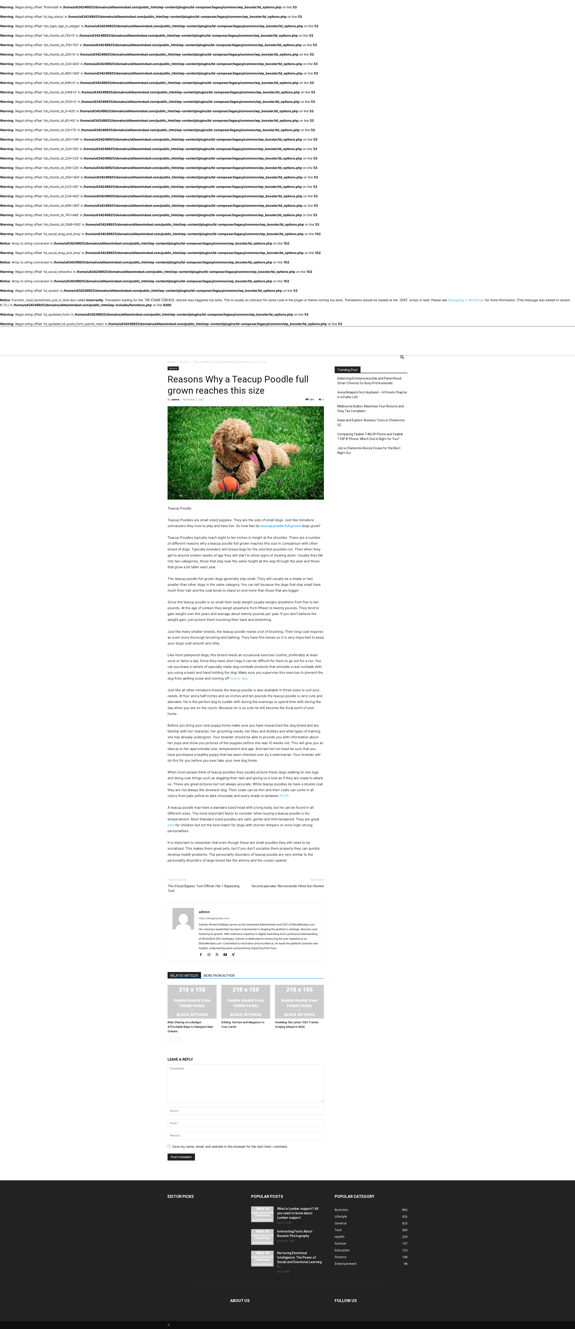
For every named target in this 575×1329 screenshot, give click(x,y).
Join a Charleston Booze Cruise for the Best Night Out (368, 450)
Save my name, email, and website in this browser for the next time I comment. (230, 1146)
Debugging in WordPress (466, 300)
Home (171, 362)
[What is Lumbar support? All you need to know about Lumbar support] (262, 1214)
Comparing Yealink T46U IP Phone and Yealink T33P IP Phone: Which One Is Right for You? (370, 436)
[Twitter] (218, 954)
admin (175, 399)
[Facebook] (202, 954)
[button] (402, 358)
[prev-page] (170, 1040)
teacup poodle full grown (281, 526)
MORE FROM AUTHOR (219, 975)
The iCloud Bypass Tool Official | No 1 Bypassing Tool (203, 888)
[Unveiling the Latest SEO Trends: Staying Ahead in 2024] (299, 1002)
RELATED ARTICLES (184, 975)
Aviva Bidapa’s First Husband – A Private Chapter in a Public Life (372, 395)
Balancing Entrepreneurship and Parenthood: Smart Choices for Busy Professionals (369, 381)
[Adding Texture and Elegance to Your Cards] (245, 1002)
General (184, 362)
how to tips (238, 678)
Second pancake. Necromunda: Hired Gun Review (288, 886)
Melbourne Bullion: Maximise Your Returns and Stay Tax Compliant (370, 408)
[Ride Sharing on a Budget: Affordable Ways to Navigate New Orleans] (192, 1002)
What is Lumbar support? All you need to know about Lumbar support (297, 1213)
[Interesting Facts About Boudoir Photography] (262, 1237)
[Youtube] (226, 954)
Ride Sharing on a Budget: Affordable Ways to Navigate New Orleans (190, 1027)
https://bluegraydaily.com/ (214, 918)
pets (171, 825)
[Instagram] (210, 954)
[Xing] (235, 954)
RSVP (284, 796)
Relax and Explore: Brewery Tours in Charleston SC (371, 422)
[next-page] (177, 1040)
